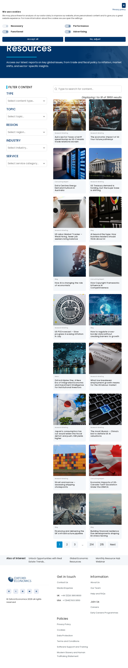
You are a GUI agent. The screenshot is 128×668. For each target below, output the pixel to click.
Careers (95, 607)
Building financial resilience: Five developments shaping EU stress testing (105, 533)
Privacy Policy (64, 624)
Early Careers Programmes (104, 612)
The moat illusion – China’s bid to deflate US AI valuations (104, 433)
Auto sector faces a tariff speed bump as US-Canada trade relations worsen (69, 139)
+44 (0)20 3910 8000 (71, 595)
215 (102, 544)
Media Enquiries (65, 588)
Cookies (61, 630)
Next (113, 544)
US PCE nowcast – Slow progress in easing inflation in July (69, 334)
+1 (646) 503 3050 (71, 600)
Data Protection (65, 635)
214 (92, 544)
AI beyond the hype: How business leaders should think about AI (103, 236)
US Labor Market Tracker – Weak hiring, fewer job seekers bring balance (68, 236)
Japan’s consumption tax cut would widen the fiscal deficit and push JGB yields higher (69, 435)
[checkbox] (5, 26)
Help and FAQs (98, 593)
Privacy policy (119, 9)
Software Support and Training (72, 646)
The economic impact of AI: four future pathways (105, 138)
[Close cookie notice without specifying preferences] (124, 5)
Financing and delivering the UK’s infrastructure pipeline (69, 532)
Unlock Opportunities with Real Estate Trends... (45, 560)
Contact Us (62, 582)
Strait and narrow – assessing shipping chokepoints (65, 484)
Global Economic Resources (79, 560)
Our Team (96, 588)
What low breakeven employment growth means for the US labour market (105, 382)
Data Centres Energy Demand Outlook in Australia (65, 188)
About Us (95, 582)
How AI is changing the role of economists (69, 284)
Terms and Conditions (68, 641)
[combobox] (24, 101)
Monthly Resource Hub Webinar (108, 560)
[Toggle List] (44, 101)
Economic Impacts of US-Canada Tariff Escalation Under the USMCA (104, 484)
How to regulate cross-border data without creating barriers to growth (105, 334)
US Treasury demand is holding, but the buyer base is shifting (105, 188)
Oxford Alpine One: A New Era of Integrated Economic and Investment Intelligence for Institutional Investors (69, 384)
